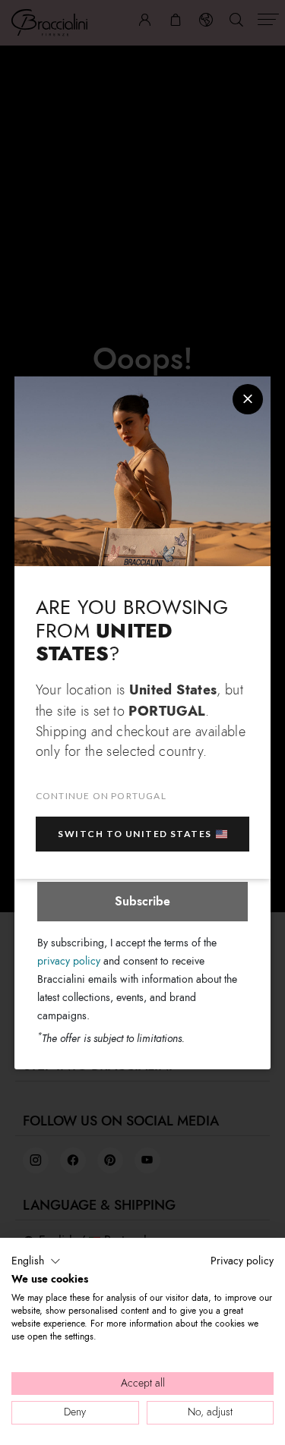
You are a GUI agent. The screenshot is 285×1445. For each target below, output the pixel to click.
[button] (36, 1261)
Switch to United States (134, 833)
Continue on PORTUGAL (101, 795)
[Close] (248, 399)
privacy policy (68, 961)
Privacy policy (242, 1261)
